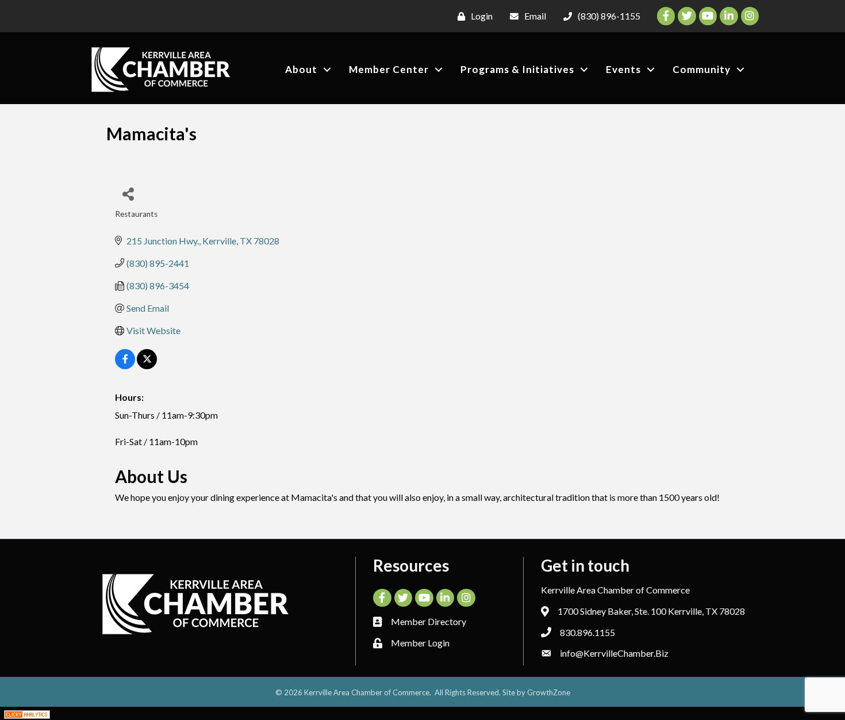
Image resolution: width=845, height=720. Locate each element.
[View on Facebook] (125, 365)
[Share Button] (128, 193)
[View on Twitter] (147, 365)
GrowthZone (548, 692)
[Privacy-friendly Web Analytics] (27, 713)
